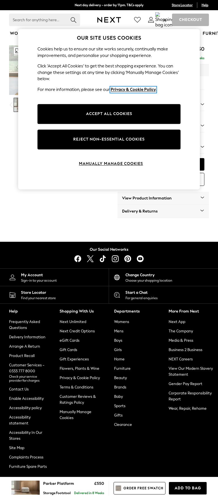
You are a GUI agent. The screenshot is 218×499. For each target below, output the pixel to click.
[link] (151, 20)
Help (205, 5)
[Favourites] (137, 20)
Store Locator (182, 5)
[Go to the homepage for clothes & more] (109, 20)
